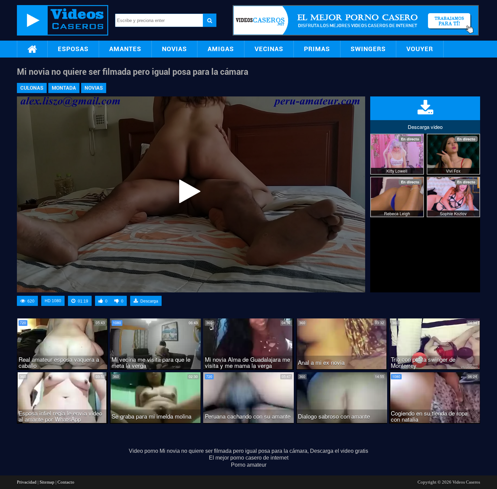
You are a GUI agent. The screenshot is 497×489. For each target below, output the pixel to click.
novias (94, 88)
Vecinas (269, 49)
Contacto (65, 482)
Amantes (125, 49)
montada (64, 88)
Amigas (221, 49)
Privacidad (27, 482)
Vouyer (419, 49)
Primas (317, 49)
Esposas (73, 49)
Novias (174, 49)
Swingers (368, 49)
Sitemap (47, 482)
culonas (31, 88)
